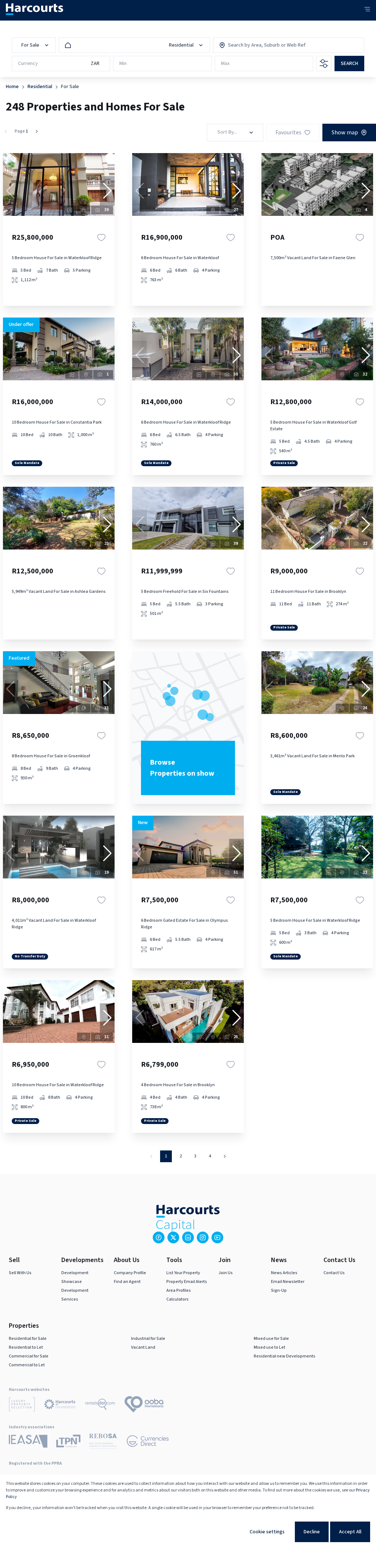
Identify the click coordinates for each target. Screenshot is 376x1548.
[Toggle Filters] (324, 63)
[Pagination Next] (225, 1156)
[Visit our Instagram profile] (203, 1237)
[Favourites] (101, 237)
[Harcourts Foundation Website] (60, 1405)
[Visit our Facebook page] (158, 1237)
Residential (40, 86)
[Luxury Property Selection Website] (22, 1405)
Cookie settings (267, 1532)
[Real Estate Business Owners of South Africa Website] (103, 1442)
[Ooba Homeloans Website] (144, 1405)
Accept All (350, 1532)
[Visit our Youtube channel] (217, 1237)
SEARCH (349, 63)
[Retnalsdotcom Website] (100, 1406)
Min (123, 63)
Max (225, 63)
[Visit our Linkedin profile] (188, 1237)
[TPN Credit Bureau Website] (68, 1442)
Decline (312, 1532)
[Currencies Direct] (148, 1442)
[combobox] (259, 45)
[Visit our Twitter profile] (173, 1237)
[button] (107, 191)
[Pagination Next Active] (37, 131)
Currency (28, 63)
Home (12, 86)
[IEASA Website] (28, 1442)
